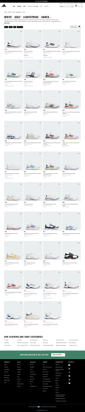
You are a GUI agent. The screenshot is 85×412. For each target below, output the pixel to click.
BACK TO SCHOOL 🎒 (33, 6)
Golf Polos (19, 340)
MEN (14, 6)
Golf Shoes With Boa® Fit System (49, 345)
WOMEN (19, 6)
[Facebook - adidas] (74, 365)
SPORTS (46, 6)
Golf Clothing (7, 345)
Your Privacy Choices (33, 406)
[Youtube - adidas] (74, 383)
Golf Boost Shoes (60, 340)
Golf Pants (45, 340)
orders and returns (69, 3)
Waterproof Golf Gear (61, 345)
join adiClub (81, 3)
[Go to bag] (81, 6)
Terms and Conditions (51, 406)
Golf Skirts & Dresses (35, 345)
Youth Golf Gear (72, 342)
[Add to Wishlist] (21, 31)
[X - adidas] (74, 372)
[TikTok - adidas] (74, 380)
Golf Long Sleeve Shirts (22, 345)
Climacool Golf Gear (73, 340)
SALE (41, 6)
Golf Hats (6, 340)
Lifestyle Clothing (73, 345)
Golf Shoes (45, 342)
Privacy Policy (44, 406)
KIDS (24, 6)
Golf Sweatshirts (34, 340)
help (64, 3)
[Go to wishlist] (78, 6)
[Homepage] (4, 5)
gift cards (76, 3)
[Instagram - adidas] (74, 369)
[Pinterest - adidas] (74, 376)
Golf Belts (6, 342)
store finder (61, 3)
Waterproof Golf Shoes (61, 342)
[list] (37, 27)
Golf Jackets (33, 342)
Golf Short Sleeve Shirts (22, 342)
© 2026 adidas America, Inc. (42, 410)
